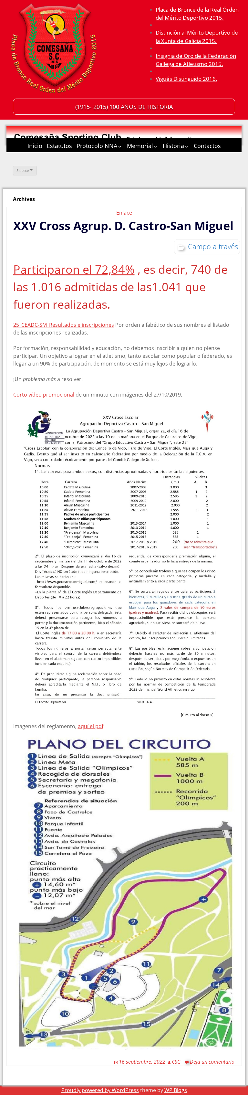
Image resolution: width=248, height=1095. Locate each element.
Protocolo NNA (97, 146)
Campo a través (213, 246)
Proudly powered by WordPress (100, 1090)
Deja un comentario (212, 1061)
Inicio (34, 146)
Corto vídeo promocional (44, 394)
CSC (176, 1061)
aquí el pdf (90, 726)
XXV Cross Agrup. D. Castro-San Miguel (123, 226)
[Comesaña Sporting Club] (54, 50)
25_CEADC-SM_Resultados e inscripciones (63, 324)
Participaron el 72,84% (74, 269)
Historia (173, 146)
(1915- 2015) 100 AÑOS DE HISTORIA (124, 107)
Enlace (124, 212)
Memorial (140, 146)
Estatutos (59, 146)
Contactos (207, 146)
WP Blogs (175, 1090)
